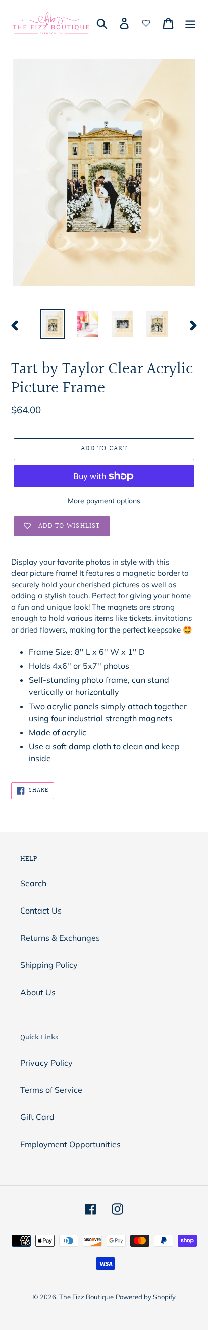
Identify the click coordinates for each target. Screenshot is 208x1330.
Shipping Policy (49, 965)
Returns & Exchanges (60, 938)
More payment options (104, 500)
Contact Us (41, 910)
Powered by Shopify (146, 1297)
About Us (38, 992)
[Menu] (190, 23)
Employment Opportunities (70, 1144)
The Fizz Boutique (86, 1297)
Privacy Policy (46, 1063)
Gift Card (37, 1117)
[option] (52, 324)
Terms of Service (51, 1090)
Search (33, 883)
